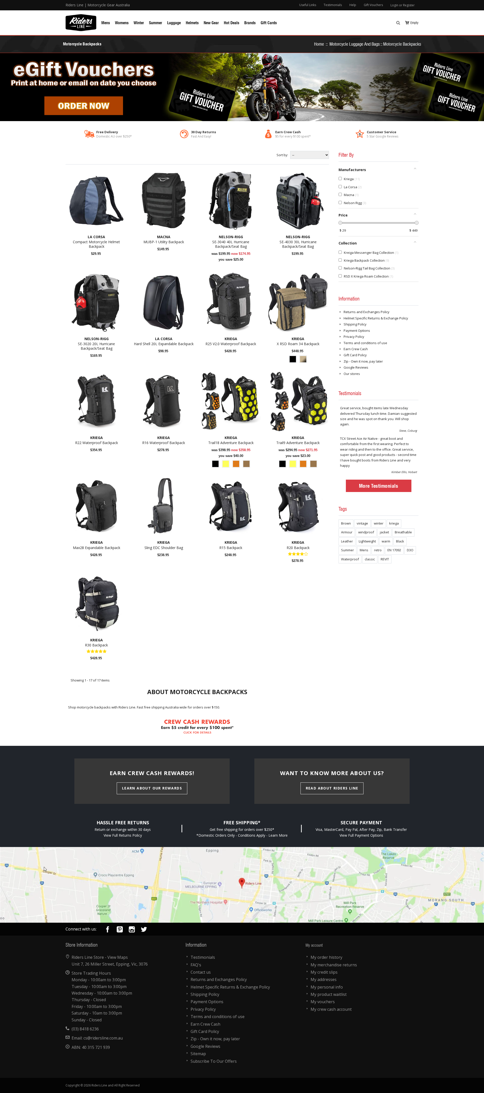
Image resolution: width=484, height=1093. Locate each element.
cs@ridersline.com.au (103, 1038)
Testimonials (333, 5)
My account (314, 945)
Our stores (352, 373)
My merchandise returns (334, 965)
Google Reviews (356, 367)
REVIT (385, 559)
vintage (362, 523)
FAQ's (196, 965)
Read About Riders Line (332, 788)
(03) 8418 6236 (85, 1029)
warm (386, 541)
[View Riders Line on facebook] (108, 930)
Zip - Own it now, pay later (363, 361)
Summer (347, 550)
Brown (346, 523)
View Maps (117, 957)
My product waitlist (329, 994)
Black (400, 541)
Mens (364, 550)
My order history (326, 957)
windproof (366, 532)
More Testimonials (378, 486)
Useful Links (307, 5)
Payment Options (357, 330)
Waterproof (350, 559)
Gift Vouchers (373, 5)
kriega (394, 523)
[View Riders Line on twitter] (144, 930)
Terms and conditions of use (365, 343)
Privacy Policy (354, 336)
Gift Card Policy (355, 355)
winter (378, 523)
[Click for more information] (242, 87)
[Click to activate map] (242, 885)
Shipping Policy (355, 324)
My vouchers (323, 1001)
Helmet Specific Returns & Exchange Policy (376, 318)
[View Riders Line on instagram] (132, 930)
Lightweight (367, 541)
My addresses (324, 979)
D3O (410, 550)
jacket (384, 532)
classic (370, 559)
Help (352, 5)
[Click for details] (197, 716)
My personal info (327, 987)
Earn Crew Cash (356, 349)
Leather (347, 541)
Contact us (201, 972)
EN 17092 (394, 550)
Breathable (403, 532)
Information (349, 298)
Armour (346, 532)
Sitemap (198, 1053)
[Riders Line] (81, 16)
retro (378, 550)
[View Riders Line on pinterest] (120, 930)
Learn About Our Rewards (152, 788)
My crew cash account (331, 1009)
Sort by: (282, 155)
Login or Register (402, 5)
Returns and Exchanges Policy (366, 312)
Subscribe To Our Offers (214, 1061)
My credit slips (324, 972)
